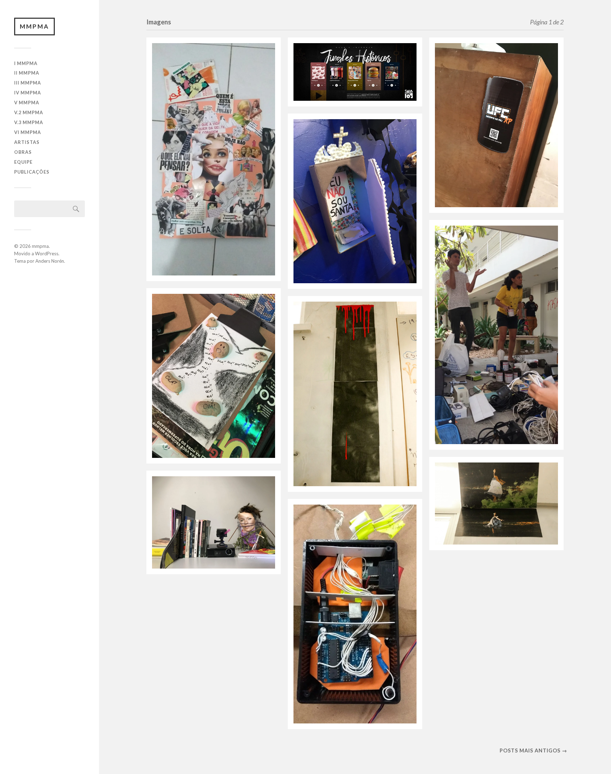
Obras (23, 152)
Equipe (23, 162)
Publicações (32, 172)
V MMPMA (26, 102)
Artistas (27, 142)
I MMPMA (25, 63)
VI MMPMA (27, 132)
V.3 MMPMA (28, 122)
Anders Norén (49, 261)
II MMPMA (26, 73)
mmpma (34, 26)
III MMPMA (27, 83)
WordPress (46, 253)
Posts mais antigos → (533, 750)
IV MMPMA (27, 92)
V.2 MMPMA (28, 112)
